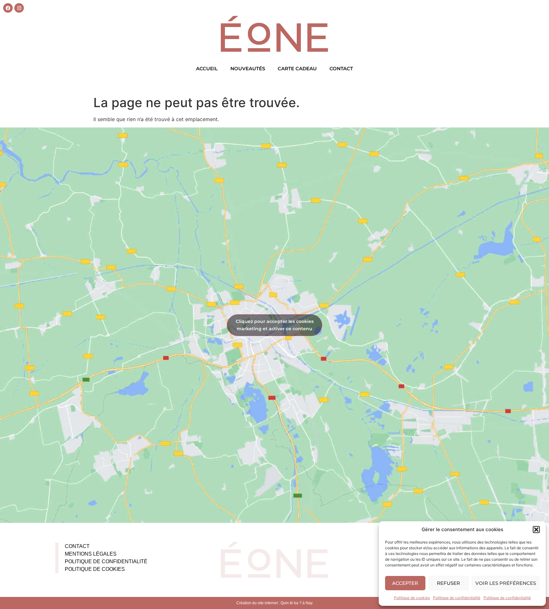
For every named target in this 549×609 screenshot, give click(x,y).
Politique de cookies (412, 597)
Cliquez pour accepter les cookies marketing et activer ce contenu (275, 325)
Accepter (405, 583)
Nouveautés (247, 68)
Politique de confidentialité (456, 597)
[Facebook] (8, 8)
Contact (341, 68)
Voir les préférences (505, 583)
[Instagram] (19, 8)
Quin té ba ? (291, 603)
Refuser (448, 583)
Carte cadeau (297, 68)
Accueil (207, 68)
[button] (536, 529)
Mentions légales (91, 554)
